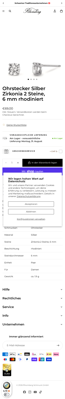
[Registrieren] (58, 345)
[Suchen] (10, 11)
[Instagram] (30, 392)
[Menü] (3, 11)
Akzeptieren (31, 204)
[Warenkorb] (61, 11)
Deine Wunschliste (16, 125)
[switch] (6, 394)
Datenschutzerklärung (29, 196)
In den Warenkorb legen (44, 162)
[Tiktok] (40, 392)
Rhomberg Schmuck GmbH (36, 385)
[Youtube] (35, 392)
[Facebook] (24, 392)
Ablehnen (31, 211)
